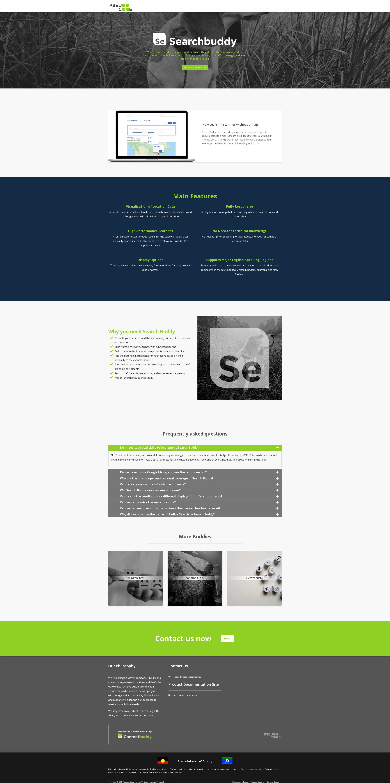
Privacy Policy (162, 782)
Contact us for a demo (195, 68)
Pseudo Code (132, 7)
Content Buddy (273, 782)
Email (227, 638)
